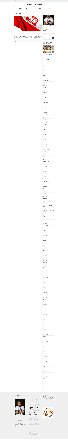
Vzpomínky (44, 196)
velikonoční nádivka (31, 404)
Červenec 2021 (45, 302)
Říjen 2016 (44, 386)
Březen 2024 (45, 257)
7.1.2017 (15, 41)
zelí (38, 404)
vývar (34, 412)
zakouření (35, 404)
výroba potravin (33, 414)
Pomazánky (44, 90)
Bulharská (44, 119)
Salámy (44, 193)
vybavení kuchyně (35, 426)
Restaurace (44, 169)
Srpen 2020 (44, 319)
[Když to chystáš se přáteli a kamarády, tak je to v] (47, 46)
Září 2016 (44, 388)
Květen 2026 (45, 228)
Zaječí (29, 409)
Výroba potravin (45, 183)
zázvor (36, 399)
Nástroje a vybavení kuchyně (47, 161)
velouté (34, 399)
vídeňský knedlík (31, 423)
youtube (30, 432)
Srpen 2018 (44, 356)
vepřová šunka (34, 418)
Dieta (44, 65)
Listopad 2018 (45, 351)
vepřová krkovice (31, 416)
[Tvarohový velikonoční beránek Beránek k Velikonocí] (47, 49)
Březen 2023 (45, 270)
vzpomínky (35, 409)
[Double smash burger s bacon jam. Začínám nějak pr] (44, 49)
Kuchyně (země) (45, 112)
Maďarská (44, 132)
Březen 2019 (44, 346)
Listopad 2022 (45, 277)
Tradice (44, 174)
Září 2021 (44, 299)
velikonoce (37, 419)
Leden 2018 (44, 366)
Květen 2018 (44, 361)
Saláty (44, 97)
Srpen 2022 (44, 282)
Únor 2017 (44, 381)
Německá (44, 137)
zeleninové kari (37, 431)
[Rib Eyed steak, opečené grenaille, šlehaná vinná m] (50, 46)
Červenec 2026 (45, 225)
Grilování (44, 82)
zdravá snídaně (30, 401)
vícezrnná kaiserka (31, 427)
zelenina (35, 422)
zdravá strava (35, 430)
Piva (44, 156)
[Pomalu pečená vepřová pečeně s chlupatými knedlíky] (53, 52)
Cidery (44, 154)
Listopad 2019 (45, 334)
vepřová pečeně (32, 431)
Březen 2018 (44, 363)
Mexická (44, 134)
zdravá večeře (34, 427)
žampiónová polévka (36, 417)
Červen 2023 (45, 267)
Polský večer (17, 33)
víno (35, 410)
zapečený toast (32, 434)
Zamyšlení (44, 198)
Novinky (44, 164)
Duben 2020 (44, 326)
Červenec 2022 (45, 284)
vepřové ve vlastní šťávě (36, 400)
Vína (44, 159)
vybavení (35, 434)
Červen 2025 (45, 240)
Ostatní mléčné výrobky (46, 186)
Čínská (44, 124)
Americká (44, 114)
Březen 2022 (45, 289)
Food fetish (39, 8)
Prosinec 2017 (45, 368)
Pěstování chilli (45, 166)
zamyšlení (31, 400)
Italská (44, 129)
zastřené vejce (30, 420)
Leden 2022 (44, 292)
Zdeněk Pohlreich (31, 399)
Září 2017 (44, 373)
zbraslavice (32, 432)
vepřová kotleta (31, 418)
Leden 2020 (44, 331)
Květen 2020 (45, 324)
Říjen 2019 (44, 336)
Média (44, 151)
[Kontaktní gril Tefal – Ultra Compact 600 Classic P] (44, 46)
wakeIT (29, 434)
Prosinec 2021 (45, 294)
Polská (44, 139)
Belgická (44, 117)
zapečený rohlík (32, 409)
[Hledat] (53, 38)
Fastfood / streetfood (46, 80)
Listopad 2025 (45, 235)
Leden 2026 (44, 233)
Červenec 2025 (45, 238)
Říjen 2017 (44, 371)
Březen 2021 (44, 307)
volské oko (36, 433)
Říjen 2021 (44, 297)
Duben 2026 (44, 230)
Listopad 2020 (45, 314)
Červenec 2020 (45, 321)
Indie (44, 127)
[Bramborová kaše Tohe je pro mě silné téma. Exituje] (47, 52)
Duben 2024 (44, 255)
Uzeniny (44, 191)
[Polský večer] (28, 30)
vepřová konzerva (33, 433)
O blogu (48, 8)
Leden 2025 (44, 245)
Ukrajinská (44, 146)
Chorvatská (44, 122)
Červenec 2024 (45, 250)
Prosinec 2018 (45, 349)
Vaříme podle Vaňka (45, 7)
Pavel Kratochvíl (47, 26)
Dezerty (44, 77)
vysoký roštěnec (32, 417)
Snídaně (44, 100)
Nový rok (44, 176)
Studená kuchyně (45, 102)
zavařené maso (32, 419)
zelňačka (36, 401)
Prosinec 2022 (45, 275)
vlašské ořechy (34, 420)
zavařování (33, 401)
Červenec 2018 (45, 358)
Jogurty (44, 188)
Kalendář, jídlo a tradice (23, 8)
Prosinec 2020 (45, 312)
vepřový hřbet (35, 416)
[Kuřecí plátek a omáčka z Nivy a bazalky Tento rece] (53, 49)
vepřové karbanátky (31, 430)
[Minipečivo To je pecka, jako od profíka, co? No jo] (44, 52)
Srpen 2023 (44, 265)
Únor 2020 (44, 329)
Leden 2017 (44, 383)
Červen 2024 (45, 252)
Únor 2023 (44, 272)
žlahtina (35, 432)
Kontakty (44, 8)
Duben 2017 (44, 378)
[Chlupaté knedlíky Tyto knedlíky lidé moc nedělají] (50, 52)
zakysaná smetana (33, 403)
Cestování (44, 63)
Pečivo (44, 87)
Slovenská (44, 144)
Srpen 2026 (44, 223)
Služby (44, 171)
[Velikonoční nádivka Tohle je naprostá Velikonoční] (50, 49)
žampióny (37, 405)
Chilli (44, 72)
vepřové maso (34, 408)
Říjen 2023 (44, 262)
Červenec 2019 (45, 341)
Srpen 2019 (44, 339)
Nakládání (44, 85)
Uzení (39, 7)
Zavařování (44, 107)
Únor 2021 (44, 309)
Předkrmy (44, 92)
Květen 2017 (44, 376)
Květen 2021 (44, 304)
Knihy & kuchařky (32, 8)
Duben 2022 (44, 287)
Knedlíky (44, 95)
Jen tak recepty (33, 7)
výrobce (35, 419)
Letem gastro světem (34, 4)
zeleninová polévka (32, 410)
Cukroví (44, 75)
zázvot (31, 412)
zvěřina (37, 404)
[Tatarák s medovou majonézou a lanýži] (53, 46)
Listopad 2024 (45, 247)
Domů (19, 7)
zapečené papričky (32, 424)
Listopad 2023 (45, 260)
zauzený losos (36, 424)
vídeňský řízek (30, 426)
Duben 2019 (44, 344)
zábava (38, 433)
